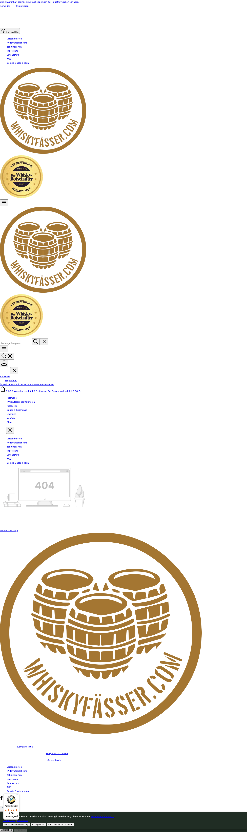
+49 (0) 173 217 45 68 (57, 753)
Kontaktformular (25, 746)
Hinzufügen (20, 830)
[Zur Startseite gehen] (43, 153)
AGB (9, 59)
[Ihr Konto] (4, 363)
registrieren (11, 380)
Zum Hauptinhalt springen (13, 2)
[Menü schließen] (14, 370)
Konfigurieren (38, 824)
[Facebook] (1, 800)
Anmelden (5, 6)
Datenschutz (13, 55)
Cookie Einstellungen (18, 63)
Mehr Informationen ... (102, 816)
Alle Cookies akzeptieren (60, 824)
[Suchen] (36, 341)
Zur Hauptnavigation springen (63, 2)
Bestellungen (47, 384)
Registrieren (22, 6)
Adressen (35, 384)
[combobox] (15, 343)
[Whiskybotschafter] (21, 197)
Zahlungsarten (14, 47)
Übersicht (5, 384)
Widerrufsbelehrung (17, 42)
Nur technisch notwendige (16, 824)
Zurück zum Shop (9, 530)
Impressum (12, 51)
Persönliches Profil (20, 384)
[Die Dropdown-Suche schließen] (44, 341)
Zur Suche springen (37, 2)
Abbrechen (6, 830)
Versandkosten (14, 38)
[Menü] (4, 202)
